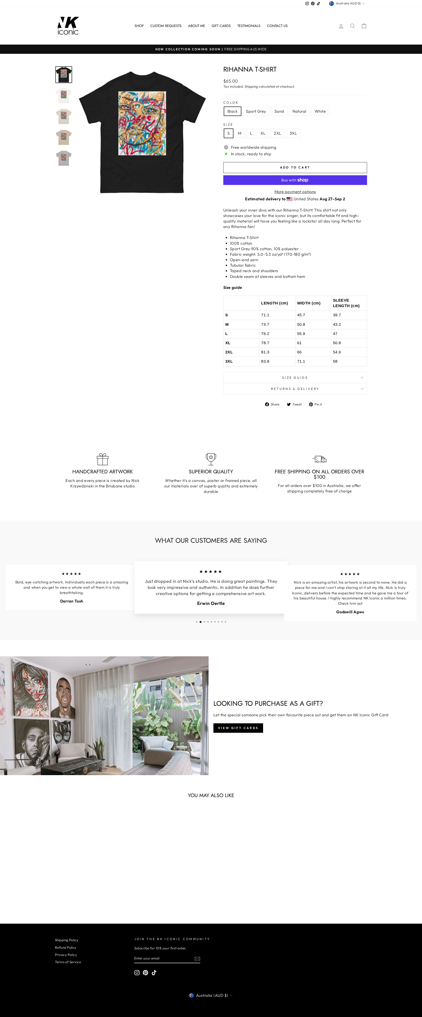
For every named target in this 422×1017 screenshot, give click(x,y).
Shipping (251, 86)
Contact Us (277, 25)
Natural (299, 111)
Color (231, 103)
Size (228, 125)
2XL (277, 133)
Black (232, 111)
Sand (279, 111)
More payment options (295, 191)
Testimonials (248, 25)
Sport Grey (256, 111)
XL (263, 133)
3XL (293, 133)
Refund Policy (65, 947)
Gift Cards (221, 25)
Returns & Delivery (295, 389)
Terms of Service (68, 962)
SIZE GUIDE (295, 378)
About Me (196, 25)
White (320, 111)
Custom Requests (166, 25)
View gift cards (238, 728)
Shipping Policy (66, 940)
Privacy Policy (66, 955)
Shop (139, 25)
